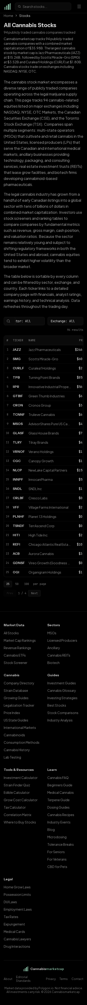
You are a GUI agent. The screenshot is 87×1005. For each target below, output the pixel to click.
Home (8, 15)
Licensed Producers (62, 640)
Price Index (12, 713)
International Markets (20, 727)
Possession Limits (17, 894)
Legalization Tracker (19, 705)
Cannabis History (17, 750)
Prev (10, 593)
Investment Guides (61, 683)
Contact (77, 979)
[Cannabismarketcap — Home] (7, 6)
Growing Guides (16, 698)
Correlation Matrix (17, 815)
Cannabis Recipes (60, 815)
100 (26, 584)
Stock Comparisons (62, 713)
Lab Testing (12, 757)
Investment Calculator (21, 777)
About (8, 979)
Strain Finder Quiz (17, 785)
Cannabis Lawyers (17, 939)
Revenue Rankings (17, 648)
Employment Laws (18, 909)
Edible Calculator (17, 792)
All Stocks (11, 633)
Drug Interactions (17, 946)
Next (34, 593)
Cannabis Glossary (61, 690)
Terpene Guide (58, 800)
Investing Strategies (62, 698)
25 (8, 584)
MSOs (51, 633)
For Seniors (56, 852)
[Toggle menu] (79, 6)
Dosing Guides (58, 807)
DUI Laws (10, 902)
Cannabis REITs (58, 655)
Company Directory (19, 683)
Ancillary (53, 648)
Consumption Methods (21, 742)
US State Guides (16, 720)
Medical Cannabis (60, 792)
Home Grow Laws (17, 887)
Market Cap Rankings (20, 640)
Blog (51, 829)
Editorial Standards (23, 979)
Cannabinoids (14, 735)
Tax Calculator (15, 807)
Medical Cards (14, 931)
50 (17, 584)
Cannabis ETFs (15, 655)
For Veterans (57, 859)
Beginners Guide (59, 785)
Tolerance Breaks (60, 844)
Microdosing (57, 837)
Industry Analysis (60, 720)
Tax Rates (11, 917)
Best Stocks (56, 705)
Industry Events (59, 822)
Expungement (14, 924)
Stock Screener (15, 662)
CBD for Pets (57, 867)
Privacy (51, 979)
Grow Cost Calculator (21, 800)
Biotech (53, 662)
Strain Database (16, 690)
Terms (63, 979)
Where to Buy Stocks (20, 822)
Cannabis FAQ (58, 777)
